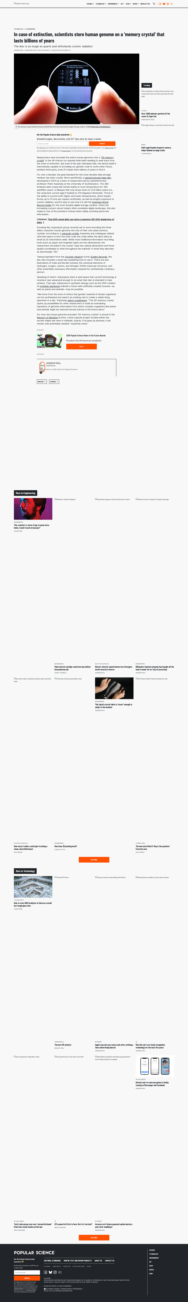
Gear (128, 4)
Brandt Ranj (59, 1048)
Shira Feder (18, 909)
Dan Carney (140, 852)
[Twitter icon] (50, 1272)
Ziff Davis (52, 1286)
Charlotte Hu (60, 849)
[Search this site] (154, 4)
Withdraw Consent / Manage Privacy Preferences (64, 1289)
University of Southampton (100, 127)
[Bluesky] (40, 372)
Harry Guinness (60, 673)
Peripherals (59, 1042)
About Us (98, 1260)
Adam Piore (18, 531)
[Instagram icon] (55, 1272)
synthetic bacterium (50, 286)
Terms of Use (109, 148)
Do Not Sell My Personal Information (58, 1291)
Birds (143, 144)
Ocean (143, 110)
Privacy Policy (66, 151)
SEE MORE (94, 860)
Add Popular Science (61, 50)
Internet (98, 1042)
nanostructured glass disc (98, 177)
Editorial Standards (52, 1260)
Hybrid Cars (140, 843)
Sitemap (89, 1266)
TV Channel (47, 1266)
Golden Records (99, 256)
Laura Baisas (146, 153)
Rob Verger (18, 852)
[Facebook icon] (45, 1272)
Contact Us (109, 1260)
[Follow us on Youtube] (172, 4)
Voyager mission (73, 256)
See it (81, 346)
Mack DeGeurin (19, 1230)
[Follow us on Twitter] (164, 4)
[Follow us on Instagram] (168, 4)
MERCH (135, 4)
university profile (70, 233)
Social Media (19, 1221)
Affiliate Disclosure (78, 1266)
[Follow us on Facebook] (160, 4)
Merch (151, 1270)
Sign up (102, 144)
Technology (100, 4)
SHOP (151, 1273)
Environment (113, 4)
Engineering (30, 29)
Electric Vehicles (102, 664)
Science (89, 4)
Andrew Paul (19, 50)
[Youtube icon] (59, 1272)
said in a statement (77, 300)
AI (136, 1042)
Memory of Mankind (47, 317)
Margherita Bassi (147, 119)
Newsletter (145, 4)
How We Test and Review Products (78, 1260)
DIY (122, 4)
